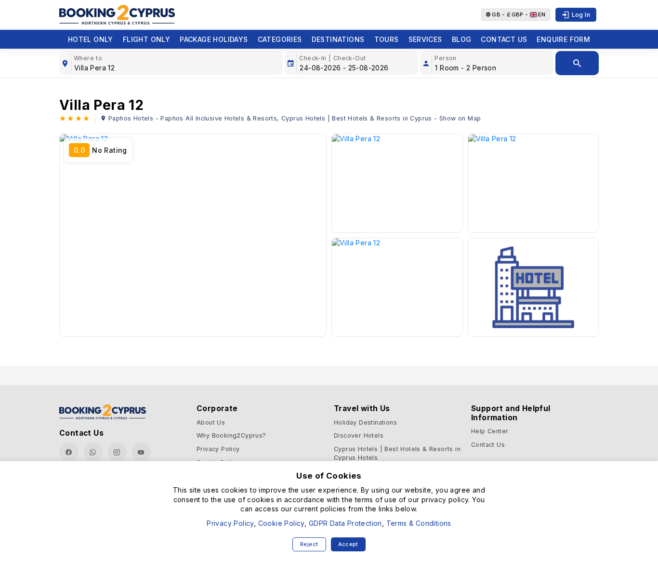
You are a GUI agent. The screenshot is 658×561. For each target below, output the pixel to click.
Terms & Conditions (418, 523)
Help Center (489, 431)
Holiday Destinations (365, 422)
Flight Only (146, 39)
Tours (386, 39)
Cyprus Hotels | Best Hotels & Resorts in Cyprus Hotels (397, 453)
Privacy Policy (218, 449)
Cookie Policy (281, 523)
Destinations (338, 39)
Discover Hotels (358, 435)
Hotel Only (90, 39)
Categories (280, 39)
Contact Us (504, 39)
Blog (462, 39)
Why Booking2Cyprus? (231, 435)
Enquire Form (563, 39)
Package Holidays (214, 39)
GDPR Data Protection (345, 523)
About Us (211, 422)
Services (425, 39)
